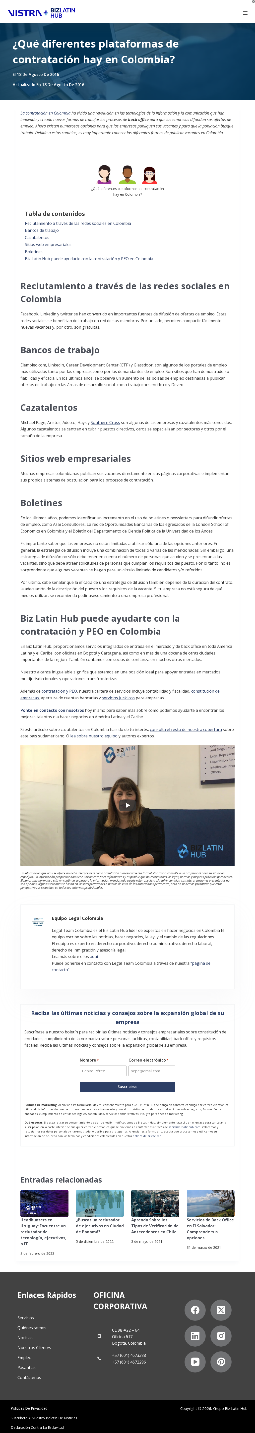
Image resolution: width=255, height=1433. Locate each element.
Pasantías (26, 1367)
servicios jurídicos (118, 698)
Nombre (89, 1060)
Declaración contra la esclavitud (37, 1427)
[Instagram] (221, 1336)
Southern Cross (105, 422)
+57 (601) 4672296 (129, 1362)
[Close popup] (253, 1)
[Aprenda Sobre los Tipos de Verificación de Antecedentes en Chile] (155, 1203)
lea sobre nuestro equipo (94, 736)
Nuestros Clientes (34, 1347)
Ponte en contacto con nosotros (52, 710)
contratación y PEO (59, 691)
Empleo (24, 1357)
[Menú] (245, 13)
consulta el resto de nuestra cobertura (186, 729)
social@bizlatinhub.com (184, 1127)
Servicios (25, 1317)
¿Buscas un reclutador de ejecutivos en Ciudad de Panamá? (100, 1226)
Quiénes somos (31, 1327)
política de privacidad (147, 1136)
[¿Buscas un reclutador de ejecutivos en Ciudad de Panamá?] (100, 1203)
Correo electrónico (148, 1060)
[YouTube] (195, 1362)
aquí (94, 956)
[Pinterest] (221, 1362)
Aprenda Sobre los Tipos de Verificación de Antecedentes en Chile (155, 1226)
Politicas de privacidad (29, 1408)
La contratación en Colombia (45, 113)
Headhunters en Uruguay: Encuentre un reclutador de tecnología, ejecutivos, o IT (43, 1232)
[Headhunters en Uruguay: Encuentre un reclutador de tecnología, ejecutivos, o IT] (44, 1203)
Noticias (25, 1337)
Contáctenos (29, 1377)
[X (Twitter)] (221, 1310)
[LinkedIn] (195, 1336)
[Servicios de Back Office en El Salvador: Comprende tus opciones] (211, 1203)
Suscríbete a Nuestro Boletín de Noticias (44, 1418)
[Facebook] (195, 1310)
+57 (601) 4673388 (129, 1355)
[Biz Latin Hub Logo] (41, 13)
